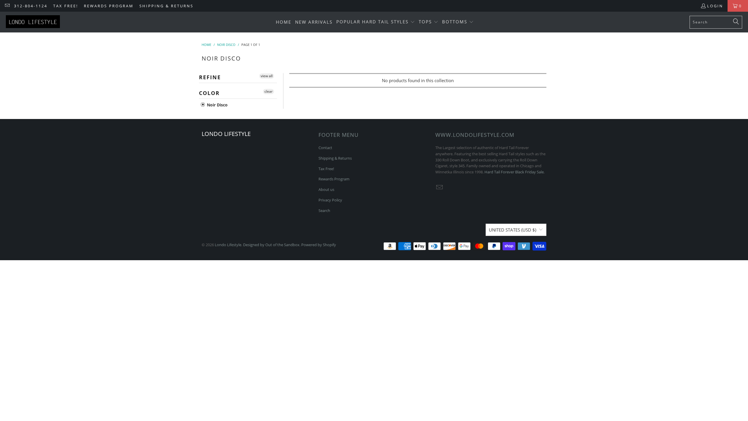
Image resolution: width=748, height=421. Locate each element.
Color (209, 92)
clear (268, 91)
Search (324, 210)
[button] (375, 22)
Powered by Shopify (318, 244)
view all (267, 75)
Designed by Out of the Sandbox (271, 244)
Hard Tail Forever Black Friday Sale (514, 172)
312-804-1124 (30, 5)
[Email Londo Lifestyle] (7, 5)
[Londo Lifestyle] (33, 22)
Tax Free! (65, 5)
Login (715, 5)
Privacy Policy (330, 200)
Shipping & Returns (166, 5)
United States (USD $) (512, 230)
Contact (325, 147)
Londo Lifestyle (228, 244)
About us (326, 189)
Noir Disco (217, 105)
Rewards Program (109, 5)
